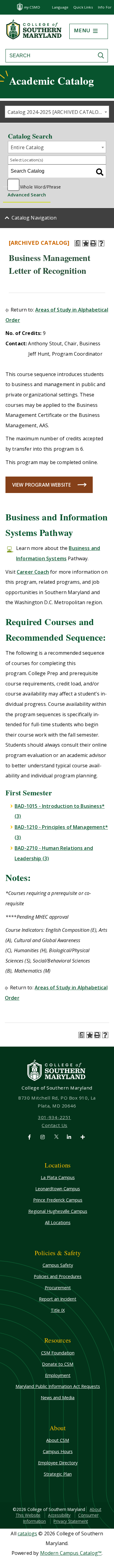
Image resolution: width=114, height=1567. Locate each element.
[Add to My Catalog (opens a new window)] (85, 243)
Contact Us (54, 1125)
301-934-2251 (54, 1117)
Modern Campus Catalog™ (71, 1553)
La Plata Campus (58, 1177)
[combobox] (57, 112)
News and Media (57, 1397)
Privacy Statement (71, 1521)
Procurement (58, 1288)
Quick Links (83, 7)
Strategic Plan (58, 1474)
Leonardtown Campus (57, 1189)
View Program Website (41, 484)
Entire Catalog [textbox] (27, 147)
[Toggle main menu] (95, 31)
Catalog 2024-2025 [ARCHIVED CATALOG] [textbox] (56, 112)
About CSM (57, 1440)
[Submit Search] (102, 55)
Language (60, 7)
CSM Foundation (57, 1353)
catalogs (27, 1533)
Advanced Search (27, 195)
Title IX (58, 1310)
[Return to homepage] (34, 37)
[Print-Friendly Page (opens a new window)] (93, 243)
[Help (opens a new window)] (101, 243)
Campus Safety (58, 1265)
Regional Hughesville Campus (57, 1211)
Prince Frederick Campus (57, 1200)
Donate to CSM (57, 1364)
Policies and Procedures (57, 1276)
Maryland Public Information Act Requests (58, 1386)
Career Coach (33, 572)
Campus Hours (58, 1451)
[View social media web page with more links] (83, 1137)
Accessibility (59, 1515)
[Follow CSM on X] (56, 1137)
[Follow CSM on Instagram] (43, 1137)
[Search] (99, 171)
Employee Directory (58, 1463)
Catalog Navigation (34, 217)
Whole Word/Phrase (40, 186)
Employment (58, 1375)
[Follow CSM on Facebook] (30, 1137)
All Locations (58, 1222)
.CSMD (32, 7)
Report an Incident (57, 1299)
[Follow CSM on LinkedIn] (70, 1137)
